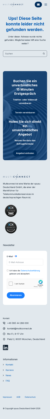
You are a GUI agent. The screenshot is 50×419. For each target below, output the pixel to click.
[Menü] (45, 4)
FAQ (8, 380)
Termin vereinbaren (25, 112)
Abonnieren (16, 295)
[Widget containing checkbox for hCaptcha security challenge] (25, 284)
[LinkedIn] (5, 347)
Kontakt (9, 364)
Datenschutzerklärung (30, 270)
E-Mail (10, 256)
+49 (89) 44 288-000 (18, 323)
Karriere (10, 370)
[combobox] (22, 53)
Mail (38, 4)
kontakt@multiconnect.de (19, 328)
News (8, 375)
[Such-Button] (44, 54)
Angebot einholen (25, 153)
